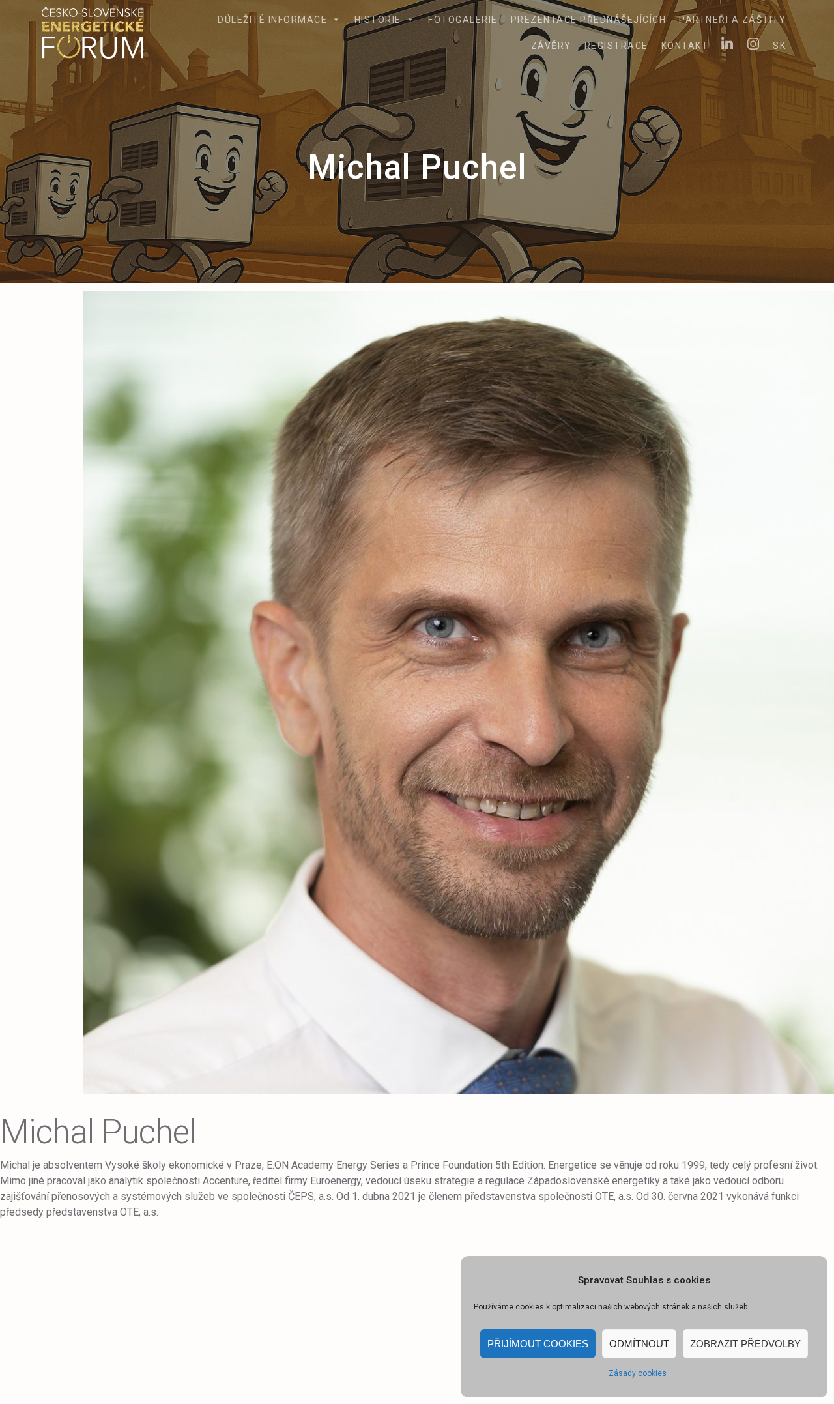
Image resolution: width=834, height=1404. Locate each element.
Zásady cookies (638, 1373)
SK (779, 45)
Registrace (616, 45)
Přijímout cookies (537, 1343)
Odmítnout (639, 1343)
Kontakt (685, 45)
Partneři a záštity (732, 19)
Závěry (551, 45)
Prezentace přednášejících (589, 19)
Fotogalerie (463, 19)
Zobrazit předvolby (745, 1343)
